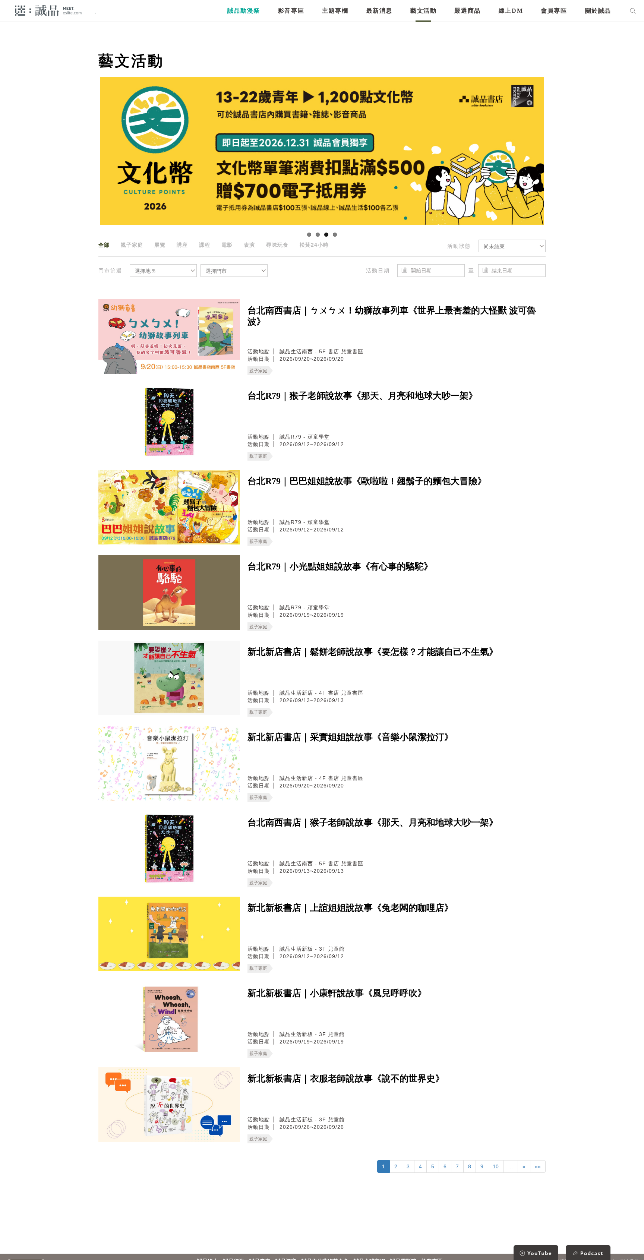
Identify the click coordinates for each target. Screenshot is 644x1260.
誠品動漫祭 (243, 10)
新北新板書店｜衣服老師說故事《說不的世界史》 (345, 1078)
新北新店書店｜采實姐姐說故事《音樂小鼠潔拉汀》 (350, 737)
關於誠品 (598, 10)
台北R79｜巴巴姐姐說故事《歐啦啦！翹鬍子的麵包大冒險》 (366, 481)
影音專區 (291, 10)
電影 (227, 245)
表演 (249, 245)
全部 (104, 245)
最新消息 (379, 10)
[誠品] (48, 10)
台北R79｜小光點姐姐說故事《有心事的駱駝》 (340, 566)
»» (538, 1166)
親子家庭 (132, 245)
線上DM (511, 10)
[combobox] (512, 246)
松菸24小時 (314, 245)
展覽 (159, 245)
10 (496, 1166)
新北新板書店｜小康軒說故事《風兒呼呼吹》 (336, 993)
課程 (204, 245)
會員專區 (554, 10)
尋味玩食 (277, 245)
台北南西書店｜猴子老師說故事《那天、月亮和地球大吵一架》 (372, 822)
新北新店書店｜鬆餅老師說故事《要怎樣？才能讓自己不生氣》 (372, 652)
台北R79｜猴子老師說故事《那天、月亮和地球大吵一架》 (362, 396)
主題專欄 (335, 10)
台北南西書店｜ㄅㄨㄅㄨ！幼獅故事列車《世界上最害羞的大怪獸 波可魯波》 (391, 316)
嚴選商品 (467, 10)
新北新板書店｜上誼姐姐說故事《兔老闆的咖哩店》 (350, 908)
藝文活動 (423, 10)
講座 (182, 245)
